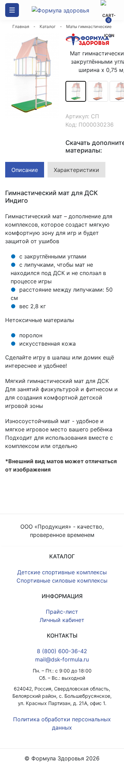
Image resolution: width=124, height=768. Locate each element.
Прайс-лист (62, 611)
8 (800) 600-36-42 (62, 651)
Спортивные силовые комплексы (62, 580)
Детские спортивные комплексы (62, 572)
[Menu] (12, 10)
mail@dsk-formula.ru (62, 659)
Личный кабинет (62, 619)
